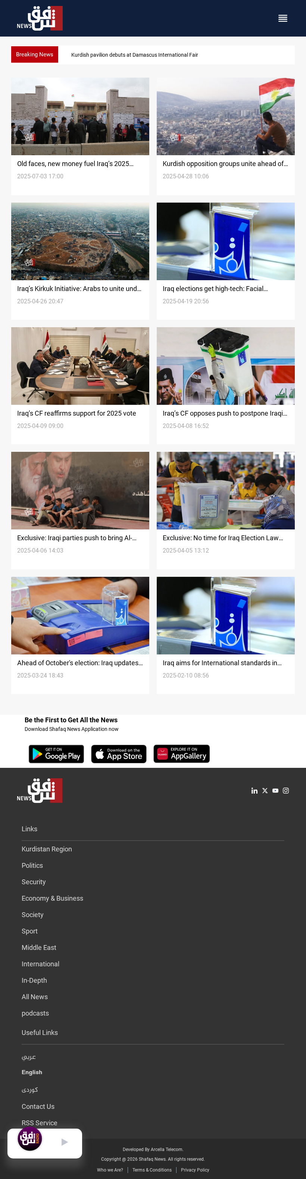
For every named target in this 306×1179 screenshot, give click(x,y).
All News (35, 997)
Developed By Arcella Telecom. (153, 1149)
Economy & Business (52, 898)
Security (34, 882)
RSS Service (39, 1123)
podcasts (35, 1013)
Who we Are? (110, 1170)
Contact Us (38, 1106)
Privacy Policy (195, 1170)
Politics (32, 865)
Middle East (39, 947)
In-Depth (34, 980)
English (32, 1074)
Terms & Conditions (152, 1170)
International (40, 964)
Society (33, 915)
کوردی (30, 1090)
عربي (29, 1057)
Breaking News (34, 54)
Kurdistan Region (47, 849)
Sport (30, 931)
